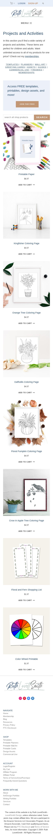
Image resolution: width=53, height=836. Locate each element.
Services (7, 801)
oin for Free (27, 104)
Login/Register (9, 766)
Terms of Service (42, 827)
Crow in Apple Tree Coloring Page (26, 520)
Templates (7, 740)
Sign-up (33, 3)
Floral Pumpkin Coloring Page (26, 451)
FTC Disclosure (9, 728)
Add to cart (25, 185)
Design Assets (9, 751)
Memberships (26, 72)
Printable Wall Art (10, 746)
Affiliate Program (10, 772)
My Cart (6, 769)
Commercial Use (10, 754)
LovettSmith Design (13, 815)
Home (5, 713)
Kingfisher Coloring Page (26, 243)
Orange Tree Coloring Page (26, 312)
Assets (31, 67)
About (5, 793)
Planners (27, 64)
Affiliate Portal (9, 775)
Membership (8, 716)
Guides (42, 67)
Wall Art (40, 64)
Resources (7, 722)
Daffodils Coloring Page (26, 382)
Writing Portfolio (9, 798)
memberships (32, 56)
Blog (5, 719)
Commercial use (19, 70)
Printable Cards (9, 748)
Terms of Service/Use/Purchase (16, 778)
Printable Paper (26, 174)
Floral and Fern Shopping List (26, 589)
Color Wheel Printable (26, 659)
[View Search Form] (43, 3)
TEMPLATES (12, 64)
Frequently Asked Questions (15, 781)
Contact (6, 804)
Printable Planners (10, 743)
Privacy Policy (9, 725)
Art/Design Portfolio (11, 796)
